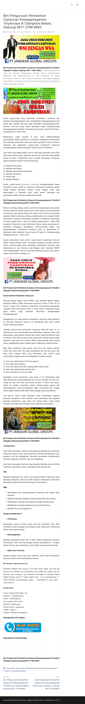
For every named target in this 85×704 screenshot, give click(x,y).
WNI (22, 340)
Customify (56, 700)
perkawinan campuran (30, 184)
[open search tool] (72, 5)
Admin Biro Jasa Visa (12, 32)
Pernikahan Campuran (46, 32)
